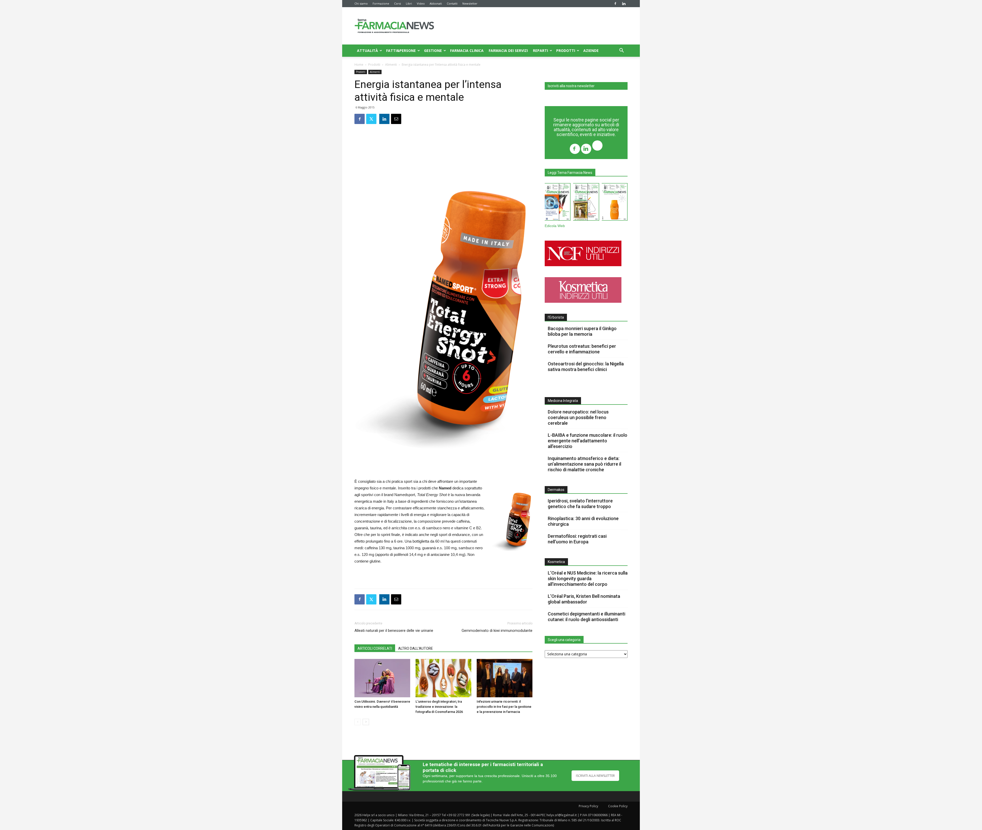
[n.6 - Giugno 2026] (615, 203)
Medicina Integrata (563, 401)
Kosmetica (556, 562)
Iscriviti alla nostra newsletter (571, 86)
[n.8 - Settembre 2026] (558, 203)
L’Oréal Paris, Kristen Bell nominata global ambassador (584, 598)
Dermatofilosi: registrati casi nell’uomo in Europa (577, 538)
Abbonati (436, 3)
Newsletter (469, 3)
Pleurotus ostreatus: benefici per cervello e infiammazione (582, 348)
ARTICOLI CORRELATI (375, 648)
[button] (621, 51)
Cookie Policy (618, 806)
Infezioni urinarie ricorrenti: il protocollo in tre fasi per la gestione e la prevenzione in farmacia (504, 707)
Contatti (452, 3)
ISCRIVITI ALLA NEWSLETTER (595, 775)
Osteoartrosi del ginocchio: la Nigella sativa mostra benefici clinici (586, 366)
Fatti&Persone (401, 50)
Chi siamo (361, 3)
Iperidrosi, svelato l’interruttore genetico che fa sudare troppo (580, 503)
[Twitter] (597, 146)
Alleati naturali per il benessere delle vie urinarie (393, 630)
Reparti (540, 50)
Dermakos (556, 490)
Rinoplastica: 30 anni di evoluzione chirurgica (583, 521)
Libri (409, 3)
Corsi (397, 3)
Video (421, 3)
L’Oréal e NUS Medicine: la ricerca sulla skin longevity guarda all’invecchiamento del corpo (588, 578)
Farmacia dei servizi (508, 50)
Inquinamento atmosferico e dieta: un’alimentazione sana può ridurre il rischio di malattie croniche (584, 464)
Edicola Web (555, 226)
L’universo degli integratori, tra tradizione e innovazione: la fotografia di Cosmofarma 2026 (439, 707)
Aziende (591, 50)
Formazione (381, 3)
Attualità (367, 50)
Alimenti (391, 64)
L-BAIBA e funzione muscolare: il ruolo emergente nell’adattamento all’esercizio (587, 440)
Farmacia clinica (467, 50)
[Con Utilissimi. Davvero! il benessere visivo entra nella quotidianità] (382, 678)
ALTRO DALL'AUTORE (415, 648)
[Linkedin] (624, 3)
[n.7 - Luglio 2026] (586, 203)
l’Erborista (556, 317)
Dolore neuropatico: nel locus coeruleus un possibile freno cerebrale (578, 417)
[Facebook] (615, 3)
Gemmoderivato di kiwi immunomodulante (497, 630)
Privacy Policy (588, 806)
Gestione (433, 50)
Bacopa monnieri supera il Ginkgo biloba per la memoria (582, 331)
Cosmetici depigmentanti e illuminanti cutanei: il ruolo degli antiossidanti (586, 616)
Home (358, 64)
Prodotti (565, 50)
